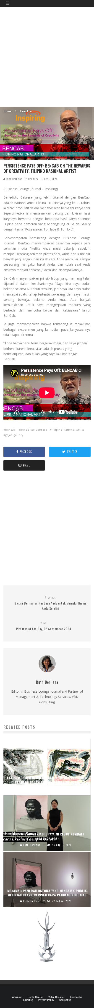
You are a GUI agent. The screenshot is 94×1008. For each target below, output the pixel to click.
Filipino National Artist (68, 429)
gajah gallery (14, 435)
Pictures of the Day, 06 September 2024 (43, 626)
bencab (10, 429)
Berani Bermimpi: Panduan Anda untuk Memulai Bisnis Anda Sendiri (50, 603)
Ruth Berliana (13, 179)
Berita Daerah (35, 997)
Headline (33, 179)
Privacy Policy (46, 999)
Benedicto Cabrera (33, 429)
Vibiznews (17, 997)
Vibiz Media (76, 997)
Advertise (28, 999)
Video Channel (56, 997)
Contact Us (65, 999)
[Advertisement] (47, 56)
